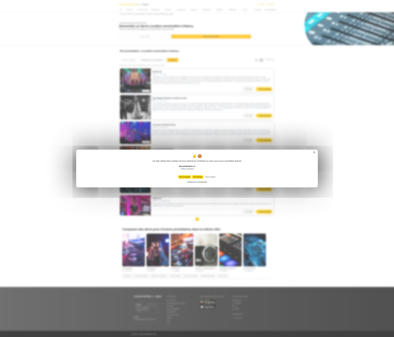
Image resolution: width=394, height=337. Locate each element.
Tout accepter (184, 177)
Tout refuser (197, 177)
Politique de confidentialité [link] (197, 182)
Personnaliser (210, 177)
